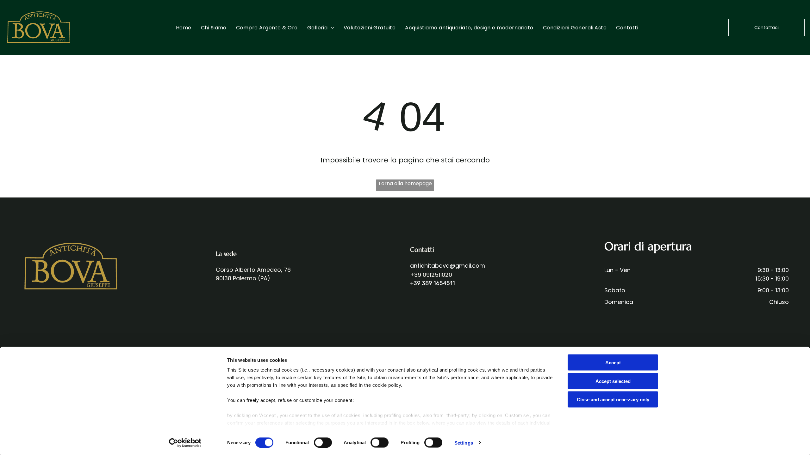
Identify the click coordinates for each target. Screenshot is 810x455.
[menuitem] (183, 27)
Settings (463, 442)
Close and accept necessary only (613, 399)
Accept (613, 362)
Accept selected (613, 381)
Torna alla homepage (405, 183)
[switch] (323, 442)
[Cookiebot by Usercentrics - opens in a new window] (185, 442)
